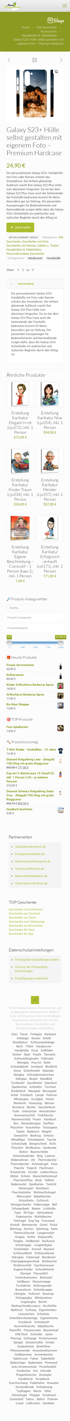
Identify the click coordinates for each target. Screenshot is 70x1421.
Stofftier (48, 1123)
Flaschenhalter (21, 1192)
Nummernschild (24, 1115)
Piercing (15, 1338)
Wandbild (46, 1079)
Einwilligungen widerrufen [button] (31, 978)
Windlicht (51, 1066)
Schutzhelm (26, 1200)
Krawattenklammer (45, 1350)
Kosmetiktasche (24, 1326)
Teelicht (51, 1184)
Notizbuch (42, 1188)
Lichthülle (49, 1208)
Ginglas (20, 1237)
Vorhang (30, 1310)
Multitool (17, 1310)
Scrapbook (42, 1379)
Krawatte (53, 1383)
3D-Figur (28, 1212)
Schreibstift (41, 1322)
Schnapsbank (20, 1208)
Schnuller (36, 1334)
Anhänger (23, 1038)
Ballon (41, 1399)
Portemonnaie (48, 1338)
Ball (54, 1204)
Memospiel (24, 1196)
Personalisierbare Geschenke (25, 253)
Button (23, 1152)
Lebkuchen (33, 1403)
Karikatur (50, 1034)
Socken (28, 1229)
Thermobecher (47, 1160)
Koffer (31, 1237)
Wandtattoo (20, 1042)
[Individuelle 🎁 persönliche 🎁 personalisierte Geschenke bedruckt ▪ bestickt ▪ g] (11, 6)
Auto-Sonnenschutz (24, 1366)
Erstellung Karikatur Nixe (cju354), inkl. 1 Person (50, 420)
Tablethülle (48, 1358)
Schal (14, 1095)
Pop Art (36, 1062)
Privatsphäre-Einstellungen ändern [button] (37, 959)
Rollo (52, 1143)
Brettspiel (46, 1277)
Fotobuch (26, 1095)
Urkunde (45, 1371)
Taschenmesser (44, 1265)
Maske (36, 1208)
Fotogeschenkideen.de (30, 854)
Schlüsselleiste (44, 1253)
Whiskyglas (21, 1099)
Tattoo (30, 1399)
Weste (37, 1391)
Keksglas (18, 1257)
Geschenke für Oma (21, 929)
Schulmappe (23, 1245)
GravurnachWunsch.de (29, 868)
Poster (37, 1119)
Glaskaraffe (45, 1237)
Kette (47, 1062)
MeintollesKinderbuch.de (31, 876)
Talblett (49, 1180)
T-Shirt (29, 1046)
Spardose (51, 1083)
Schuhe (25, 1176)
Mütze (14, 1176)
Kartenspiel (26, 1188)
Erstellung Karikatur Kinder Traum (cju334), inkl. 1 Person (20, 489)
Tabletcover (20, 1358)
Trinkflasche (45, 1115)
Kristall (14, 1225)
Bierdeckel (49, 1257)
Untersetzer (29, 1111)
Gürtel (43, 1225)
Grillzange (30, 1338)
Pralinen (52, 1399)
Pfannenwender (20, 1350)
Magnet (47, 1131)
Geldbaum (23, 1281)
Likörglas (20, 1293)
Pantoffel (15, 1330)
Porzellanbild (47, 1366)
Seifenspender (42, 1285)
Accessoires (48, 31)
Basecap (48, 1293)
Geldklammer (23, 1354)
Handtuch (50, 1119)
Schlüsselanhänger (42, 1042)
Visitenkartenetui (26, 1277)
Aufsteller (35, 1087)
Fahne (34, 1358)
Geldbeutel (32, 1241)
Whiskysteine (43, 1298)
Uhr (33, 1160)
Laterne (50, 1156)
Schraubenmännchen (40, 1075)
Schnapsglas (24, 1298)
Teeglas (18, 1241)
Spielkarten (36, 1184)
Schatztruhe (17, 1172)
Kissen (36, 1038)
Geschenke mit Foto (35, 241)
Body (38, 1180)
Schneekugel (40, 1164)
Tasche (51, 1139)
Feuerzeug (35, 1103)
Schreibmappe (43, 1289)
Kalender (48, 1070)
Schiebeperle (36, 1139)
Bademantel (18, 1184)
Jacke (49, 1334)
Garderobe (49, 1148)
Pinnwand (51, 1362)
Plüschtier (16, 1127)
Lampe (39, 1095)
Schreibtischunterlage (23, 1318)
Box (16, 1123)
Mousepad (49, 1091)
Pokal (53, 1225)
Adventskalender (23, 1156)
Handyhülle (53, 258)
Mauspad (34, 1091)
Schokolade (19, 1143)
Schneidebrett (19, 1066)
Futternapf (32, 1257)
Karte (54, 1229)
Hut (35, 1371)
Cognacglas (28, 1302)
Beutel (33, 1079)
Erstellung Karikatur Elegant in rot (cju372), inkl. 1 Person (20, 422)
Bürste (42, 1302)
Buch (19, 1046)
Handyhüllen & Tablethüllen (39, 35)
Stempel (25, 1273)
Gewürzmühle (34, 1342)
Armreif (36, 1249)
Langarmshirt (45, 1233)
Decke (50, 1099)
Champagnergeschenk (25, 1261)
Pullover (51, 1095)
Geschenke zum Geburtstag (26, 921)
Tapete (20, 1131)
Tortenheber (21, 1249)
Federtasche (24, 1216)
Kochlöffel (49, 1306)
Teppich (32, 1168)
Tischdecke (23, 1285)
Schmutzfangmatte (26, 1058)
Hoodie (33, 1172)
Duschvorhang (18, 1383)
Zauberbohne (25, 1346)
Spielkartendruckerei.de (30, 846)
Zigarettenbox (48, 1310)
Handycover (35, 258)
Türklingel (19, 1220)
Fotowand (48, 1220)
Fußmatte (47, 1058)
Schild (47, 1038)
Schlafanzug (44, 1387)
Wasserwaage (41, 1281)
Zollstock (42, 1200)
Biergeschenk (38, 1143)
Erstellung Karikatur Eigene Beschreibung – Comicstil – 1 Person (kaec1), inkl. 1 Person (20, 561)
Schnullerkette (44, 1269)
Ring (40, 1156)
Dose (34, 1050)
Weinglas (23, 1062)
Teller (47, 1391)
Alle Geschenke (47, 27)
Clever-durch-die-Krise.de (31, 883)
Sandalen (48, 1403)
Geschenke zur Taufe (22, 917)
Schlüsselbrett (22, 1253)
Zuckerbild (16, 1399)
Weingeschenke (21, 1204)
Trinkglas (36, 1034)
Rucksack (48, 1241)
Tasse (24, 1034)
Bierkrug (35, 1135)
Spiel (27, 1054)
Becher (31, 1107)
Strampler (45, 1375)
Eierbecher (24, 1371)
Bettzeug (15, 1229)
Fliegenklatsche (26, 1375)
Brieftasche (49, 1261)
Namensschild (20, 1119)
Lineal (20, 1403)
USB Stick (21, 1334)
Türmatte (49, 1054)
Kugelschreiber (23, 1269)
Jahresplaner (45, 1212)
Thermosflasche (24, 1233)
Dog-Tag (33, 1220)
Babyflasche (45, 1326)
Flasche (19, 1168)
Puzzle (37, 1054)
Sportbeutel (34, 1083)
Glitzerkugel (19, 1395)
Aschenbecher (43, 1354)
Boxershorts (23, 1289)
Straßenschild (22, 1265)
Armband (37, 1066)
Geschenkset (46, 1107)
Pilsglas (35, 1395)
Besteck (49, 1249)
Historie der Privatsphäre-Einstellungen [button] (31, 969)
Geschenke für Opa (21, 934)
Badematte (35, 1362)
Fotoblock (25, 1322)
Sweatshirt (21, 1135)
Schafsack (49, 1395)
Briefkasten (33, 1148)
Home (26, 27)
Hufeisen (34, 1293)
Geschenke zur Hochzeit (24, 913)
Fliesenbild (40, 1273)
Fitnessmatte (32, 1330)
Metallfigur (18, 1139)
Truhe (15, 1111)
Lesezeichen (26, 1314)
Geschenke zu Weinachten (26, 925)
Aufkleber (47, 1050)
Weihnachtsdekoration (25, 1306)
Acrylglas (37, 1099)
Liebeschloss (48, 1172)
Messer (49, 1103)
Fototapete (50, 1127)
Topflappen (23, 1391)
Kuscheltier (33, 1127)
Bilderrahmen (19, 1160)
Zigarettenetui (49, 1318)
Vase (54, 1164)
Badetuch (33, 1131)
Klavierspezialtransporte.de (32, 861)
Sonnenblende (25, 1387)
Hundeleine (25, 1379)
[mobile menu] (64, 6)
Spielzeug (42, 1229)
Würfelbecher (43, 1216)
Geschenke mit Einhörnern (26, 909)
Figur (17, 1212)
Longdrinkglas (43, 1245)
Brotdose (18, 1107)
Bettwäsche (29, 1225)
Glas (14, 1034)
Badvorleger (18, 1362)
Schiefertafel (32, 1070)
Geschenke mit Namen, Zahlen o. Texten (32, 245)
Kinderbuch (18, 1091)
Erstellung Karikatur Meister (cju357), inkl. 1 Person (50, 489)
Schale (50, 1342)
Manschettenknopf (45, 1176)
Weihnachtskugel (44, 1192)
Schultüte (43, 1314)
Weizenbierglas (31, 1123)
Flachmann (46, 1168)
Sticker (16, 1054)
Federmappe (42, 1204)
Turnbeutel (17, 1083)
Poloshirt (17, 1148)
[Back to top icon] (35, 1000)
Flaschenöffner (23, 1180)
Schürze (48, 1135)
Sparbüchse (19, 1087)
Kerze (17, 1070)
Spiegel (18, 1342)
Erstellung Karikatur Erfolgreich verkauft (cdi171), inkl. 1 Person (50, 558)
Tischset (50, 1087)
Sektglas (21, 1079)
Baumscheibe (39, 1152)
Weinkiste (19, 1103)
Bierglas (19, 1075)
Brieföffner (43, 1346)
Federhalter (37, 1383)
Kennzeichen (47, 1111)
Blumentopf (50, 1330)
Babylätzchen (42, 1196)
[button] (57, 72)
